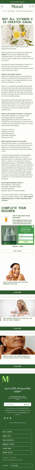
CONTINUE (25, 241)
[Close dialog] (33, 227)
